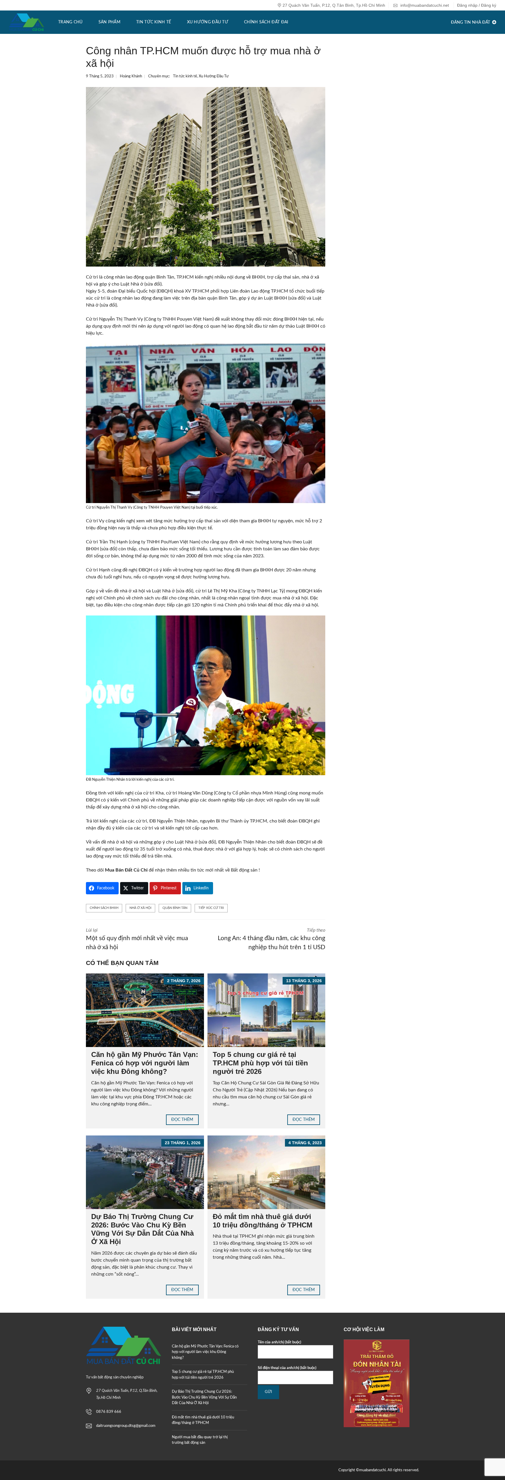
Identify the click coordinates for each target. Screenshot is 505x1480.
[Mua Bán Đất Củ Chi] (26, 22)
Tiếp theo (271, 939)
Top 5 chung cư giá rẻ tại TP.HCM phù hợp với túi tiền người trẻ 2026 (260, 1063)
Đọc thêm (182, 1120)
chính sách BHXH (104, 907)
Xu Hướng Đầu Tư (214, 76)
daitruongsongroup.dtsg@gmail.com (125, 1426)
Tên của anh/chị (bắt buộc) (279, 1342)
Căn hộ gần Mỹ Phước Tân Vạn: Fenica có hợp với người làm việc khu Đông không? (144, 1063)
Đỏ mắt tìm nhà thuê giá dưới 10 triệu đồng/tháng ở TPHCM (262, 1221)
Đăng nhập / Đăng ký (476, 5)
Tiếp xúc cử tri (211, 907)
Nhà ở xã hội (140, 907)
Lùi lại (137, 939)
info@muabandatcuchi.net (424, 5)
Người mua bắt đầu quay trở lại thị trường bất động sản (200, 1440)
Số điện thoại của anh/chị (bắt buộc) (287, 1368)
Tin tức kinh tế (185, 76)
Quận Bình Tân (174, 907)
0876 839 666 (108, 1412)
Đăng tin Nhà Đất (471, 22)
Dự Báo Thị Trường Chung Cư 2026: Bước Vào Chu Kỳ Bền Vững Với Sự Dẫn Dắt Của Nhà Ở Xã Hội (142, 1229)
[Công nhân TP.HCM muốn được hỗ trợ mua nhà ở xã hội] (205, 176)
